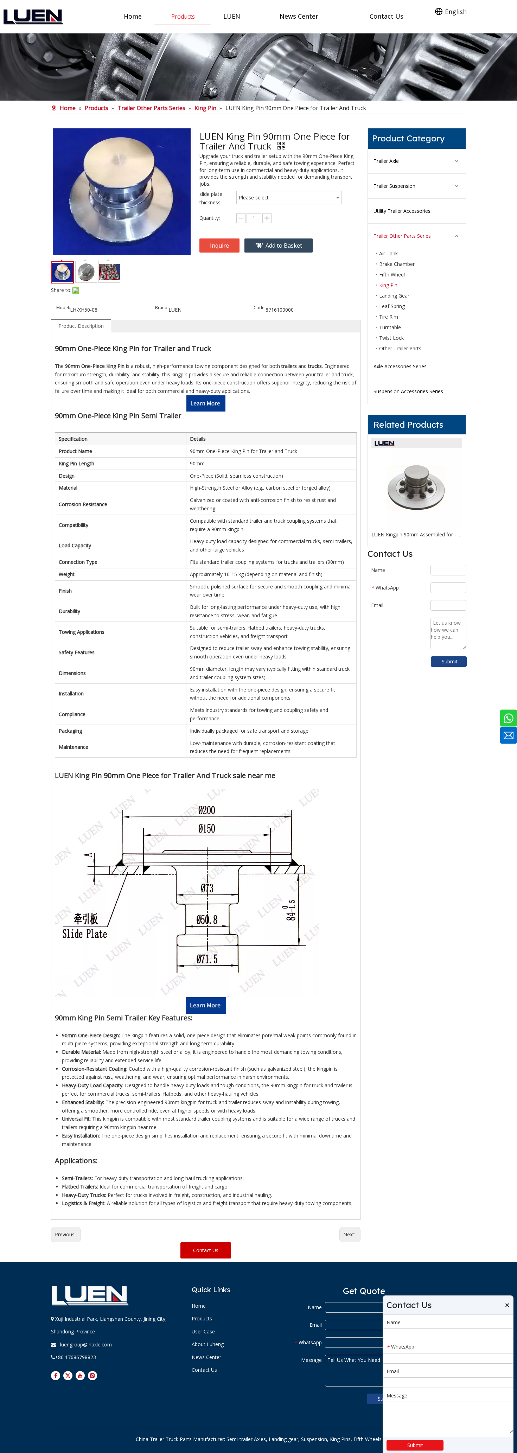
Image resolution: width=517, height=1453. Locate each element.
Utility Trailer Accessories (402, 211)
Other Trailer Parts (400, 348)
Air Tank (388, 253)
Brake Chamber (397, 264)
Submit (450, 661)
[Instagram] (92, 1375)
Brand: (161, 308)
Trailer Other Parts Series (402, 235)
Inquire (219, 245)
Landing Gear (394, 295)
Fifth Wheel (392, 274)
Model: (63, 308)
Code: (260, 308)
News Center (206, 1357)
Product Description (81, 326)
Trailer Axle (386, 161)
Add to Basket (284, 245)
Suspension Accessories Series (408, 391)
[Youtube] (80, 1375)
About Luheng (208, 1344)
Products (202, 1318)
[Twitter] (67, 1375)
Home (199, 1305)
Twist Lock (391, 337)
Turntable (390, 327)
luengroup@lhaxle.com (86, 1344)
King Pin (388, 285)
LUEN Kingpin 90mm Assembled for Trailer (416, 534)
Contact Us (205, 1250)
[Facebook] (55, 1375)
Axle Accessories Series (400, 366)
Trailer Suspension (394, 186)
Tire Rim (388, 316)
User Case (203, 1331)
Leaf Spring (392, 306)
